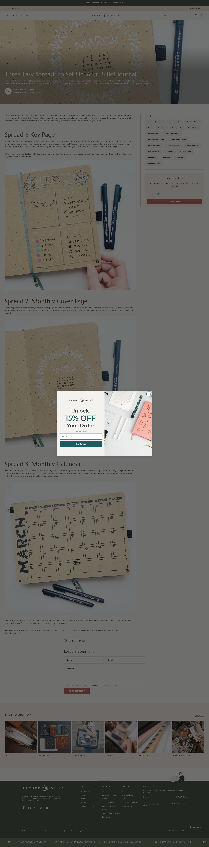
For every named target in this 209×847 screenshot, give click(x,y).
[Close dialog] (148, 394)
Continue (81, 444)
